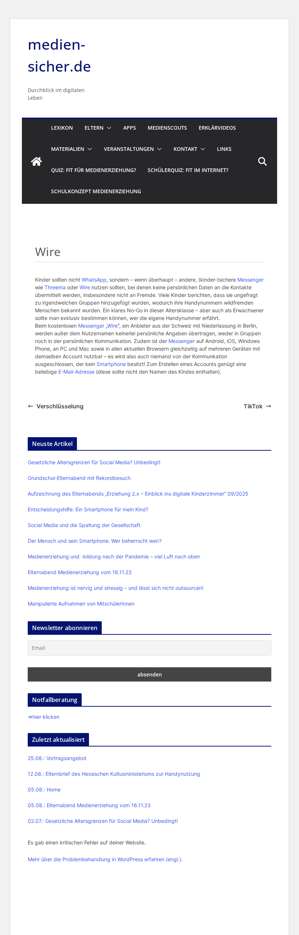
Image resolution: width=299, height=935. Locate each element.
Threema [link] (55, 287)
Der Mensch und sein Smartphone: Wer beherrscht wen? (95, 541)
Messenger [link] (250, 279)
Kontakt (185, 148)
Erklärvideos (217, 127)
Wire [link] (84, 287)
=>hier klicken (43, 717)
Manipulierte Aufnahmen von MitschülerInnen (81, 603)
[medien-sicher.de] (36, 161)
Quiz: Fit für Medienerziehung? (93, 170)
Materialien (67, 148)
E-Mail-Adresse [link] (76, 372)
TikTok (253, 406)
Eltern (94, 127)
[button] (108, 128)
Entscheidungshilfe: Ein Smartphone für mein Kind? (88, 509)
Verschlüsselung (60, 406)
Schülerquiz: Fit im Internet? (188, 170)
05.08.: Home (44, 789)
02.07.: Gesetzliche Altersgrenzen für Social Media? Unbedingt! (103, 821)
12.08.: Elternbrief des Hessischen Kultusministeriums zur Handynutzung (114, 774)
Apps (129, 127)
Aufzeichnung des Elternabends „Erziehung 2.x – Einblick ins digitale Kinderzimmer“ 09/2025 (138, 494)
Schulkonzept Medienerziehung (96, 191)
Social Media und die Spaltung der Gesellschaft (84, 525)
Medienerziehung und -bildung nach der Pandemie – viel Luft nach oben (114, 556)
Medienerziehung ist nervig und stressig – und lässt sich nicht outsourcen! (115, 588)
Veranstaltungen (129, 148)
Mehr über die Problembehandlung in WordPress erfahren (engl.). (105, 859)
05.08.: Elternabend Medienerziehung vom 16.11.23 (89, 805)
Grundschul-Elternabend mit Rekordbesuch (79, 478)
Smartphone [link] (111, 364)
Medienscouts (167, 127)
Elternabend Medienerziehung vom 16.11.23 (80, 572)
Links (224, 148)
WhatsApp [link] (94, 279)
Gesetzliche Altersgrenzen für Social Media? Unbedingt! (94, 462)
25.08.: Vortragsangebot (57, 758)
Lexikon (62, 127)
